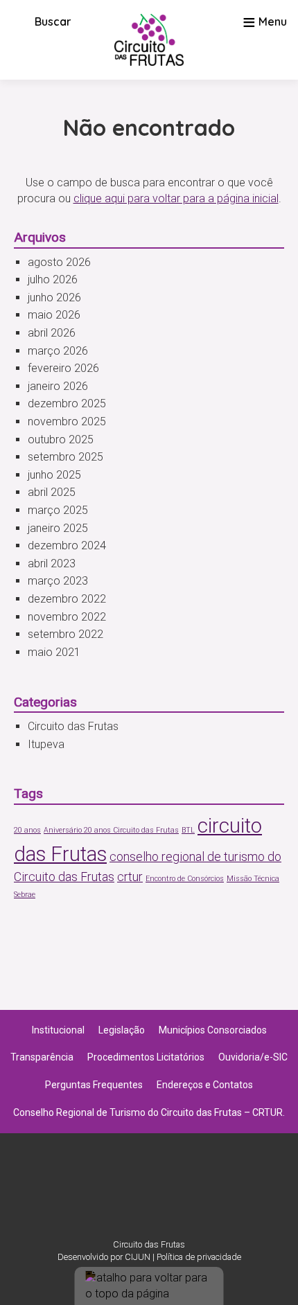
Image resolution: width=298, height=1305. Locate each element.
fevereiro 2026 (63, 368)
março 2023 (58, 580)
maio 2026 (54, 314)
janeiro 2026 (58, 386)
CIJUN (137, 1257)
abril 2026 (52, 332)
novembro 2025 (67, 421)
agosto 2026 (59, 262)
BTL (188, 830)
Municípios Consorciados (213, 1030)
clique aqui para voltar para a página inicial (176, 198)
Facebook (167, 1192)
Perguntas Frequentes (94, 1084)
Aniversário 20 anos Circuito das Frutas (111, 830)
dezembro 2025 (67, 403)
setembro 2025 (65, 456)
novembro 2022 (67, 616)
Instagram (131, 1192)
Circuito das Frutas (73, 726)
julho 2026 (53, 279)
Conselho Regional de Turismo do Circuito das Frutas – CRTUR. (149, 1112)
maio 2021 (54, 652)
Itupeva (46, 744)
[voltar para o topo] (149, 1286)
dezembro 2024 (67, 545)
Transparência (41, 1057)
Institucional (58, 1030)
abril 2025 (52, 492)
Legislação (121, 1030)
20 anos (27, 830)
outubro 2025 (61, 439)
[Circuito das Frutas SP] (149, 40)
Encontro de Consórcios (185, 878)
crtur (130, 877)
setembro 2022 (65, 634)
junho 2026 (54, 297)
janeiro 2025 (58, 528)
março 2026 (58, 350)
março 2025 (58, 510)
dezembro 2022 (67, 598)
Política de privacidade (199, 1257)
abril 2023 (52, 563)
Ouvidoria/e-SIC (253, 1057)
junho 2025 (54, 474)
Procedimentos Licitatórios (145, 1057)
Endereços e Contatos (205, 1084)
